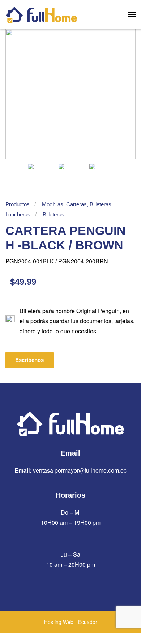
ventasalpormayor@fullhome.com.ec (80, 470)
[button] (132, 14)
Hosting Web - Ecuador (70, 621)
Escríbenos (29, 360)
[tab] (39, 175)
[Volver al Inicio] (41, 14)
